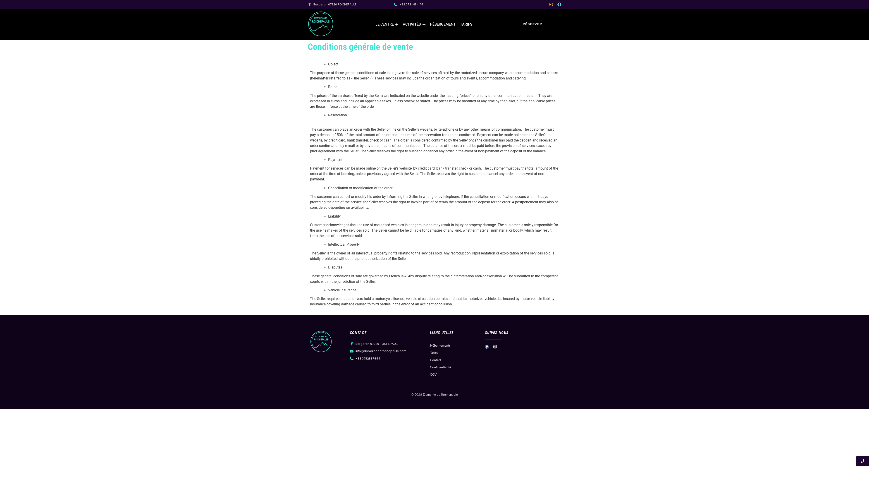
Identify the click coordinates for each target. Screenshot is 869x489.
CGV (433, 374)
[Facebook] (559, 4)
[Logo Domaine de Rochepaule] (321, 24)
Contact (435, 360)
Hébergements (440, 345)
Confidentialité (440, 367)
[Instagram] (551, 4)
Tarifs (434, 353)
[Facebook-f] (487, 347)
